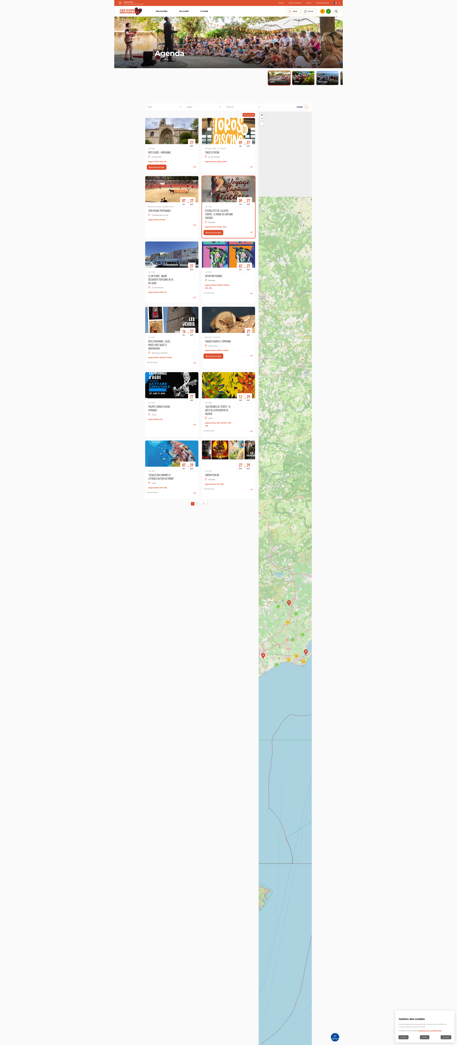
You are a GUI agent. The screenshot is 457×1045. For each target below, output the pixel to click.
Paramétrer (424, 1037)
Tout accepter (446, 1037)
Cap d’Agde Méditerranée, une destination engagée (328, 11)
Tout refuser (403, 1037)
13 (203, 504)
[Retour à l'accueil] (131, 11)
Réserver (310, 11)
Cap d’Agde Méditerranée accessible (322, 11)
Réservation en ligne (156, 167)
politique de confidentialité (430, 1031)
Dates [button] (189, 107)
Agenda (295, 11)
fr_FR (337, 3)
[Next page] (207, 504)
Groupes (308, 3)
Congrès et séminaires (295, 3)
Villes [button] (150, 107)
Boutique (281, 3)
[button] (288, 107)
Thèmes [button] (229, 107)
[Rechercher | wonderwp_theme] (336, 11)
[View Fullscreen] (262, 124)
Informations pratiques (322, 3)
